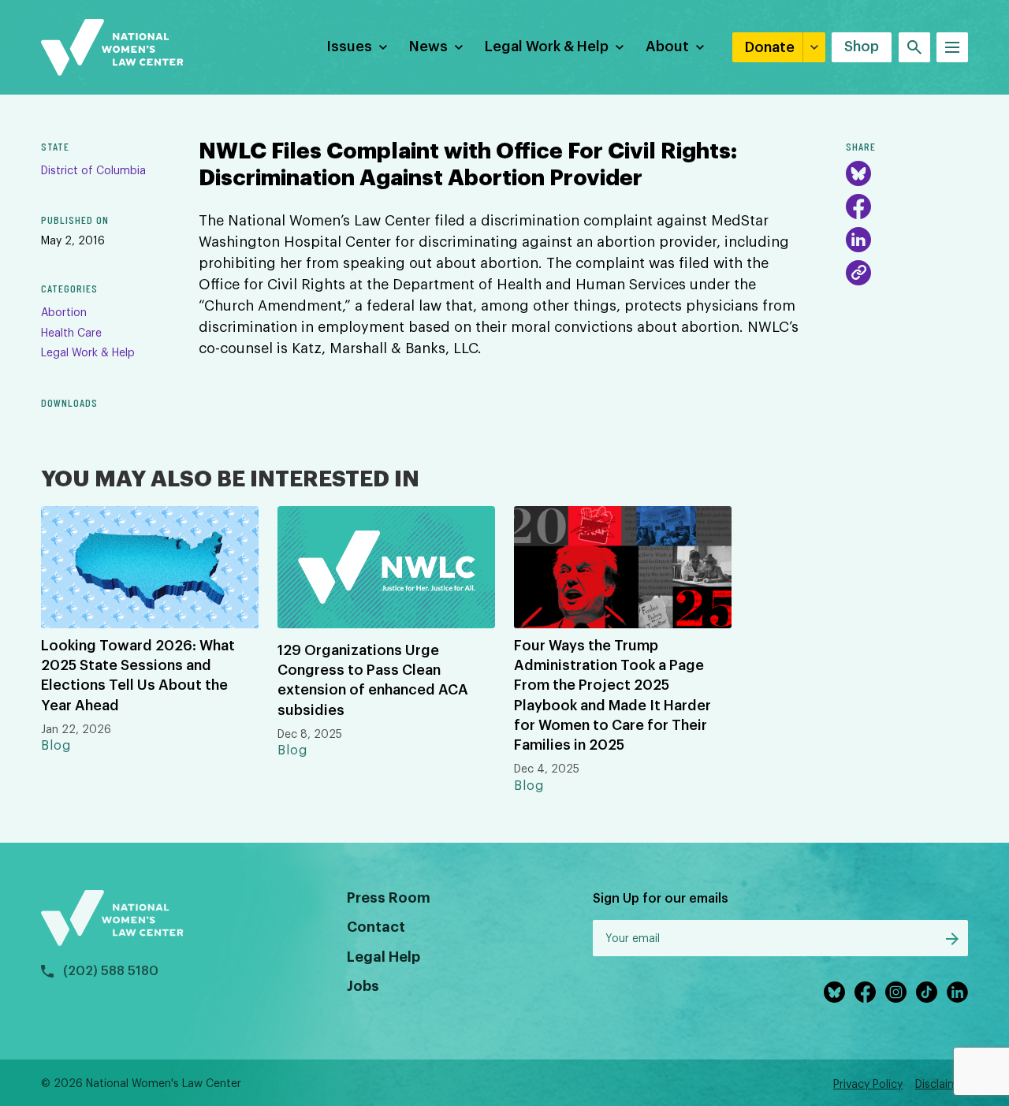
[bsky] (834, 992)
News (428, 46)
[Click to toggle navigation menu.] (952, 47)
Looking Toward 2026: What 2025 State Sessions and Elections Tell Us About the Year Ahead (138, 676)
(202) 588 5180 (110, 971)
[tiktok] (926, 992)
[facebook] (865, 992)
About (667, 46)
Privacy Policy (868, 1084)
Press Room (388, 898)
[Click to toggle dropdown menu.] (383, 47)
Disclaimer (941, 1084)
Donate (770, 47)
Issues (349, 46)
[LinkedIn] (858, 239)
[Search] (914, 47)
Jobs (363, 986)
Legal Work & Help (547, 46)
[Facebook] (858, 206)
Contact (376, 927)
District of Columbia (93, 171)
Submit (952, 939)
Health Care (71, 333)
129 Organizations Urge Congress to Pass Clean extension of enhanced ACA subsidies (372, 680)
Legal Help (383, 957)
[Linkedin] (957, 992)
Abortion (64, 312)
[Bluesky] (858, 173)
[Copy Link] (858, 272)
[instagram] (896, 992)
